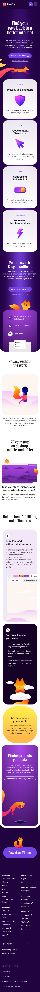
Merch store (7, 921)
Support (5, 925)
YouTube (24, 919)
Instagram (25, 915)
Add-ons (5, 928)
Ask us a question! (9, 953)
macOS (4, 886)
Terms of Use (6, 971)
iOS (3, 889)
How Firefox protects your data (20, 778)
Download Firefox (18, 56)
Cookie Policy (7, 976)
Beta (23, 882)
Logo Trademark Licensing (11, 987)
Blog (3, 935)
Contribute (26, 903)
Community (6, 932)
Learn (4, 918)
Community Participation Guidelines (14, 981)
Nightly (24, 879)
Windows (5, 882)
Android (5, 893)
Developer (25, 906)
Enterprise (25, 891)
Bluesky (24, 926)
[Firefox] (9, 4)
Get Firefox (31, 4)
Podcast (24, 929)
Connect (24, 899)
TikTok (24, 922)
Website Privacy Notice (10, 966)
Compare (5, 911)
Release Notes (7, 914)
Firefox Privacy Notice (20, 61)
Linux (4, 896)
